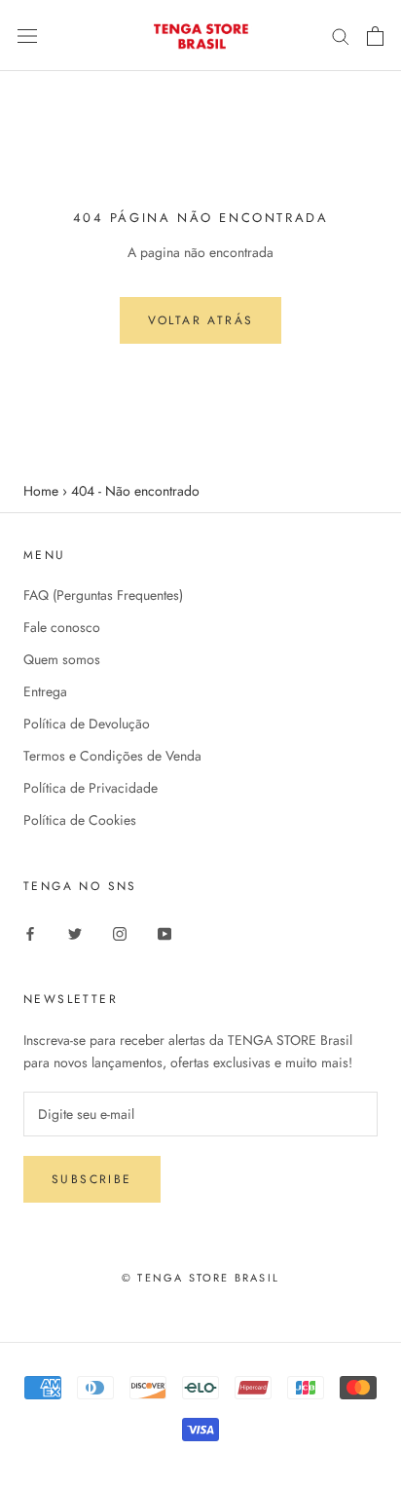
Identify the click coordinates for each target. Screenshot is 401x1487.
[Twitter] (75, 932)
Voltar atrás (201, 320)
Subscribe (92, 1179)
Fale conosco (61, 627)
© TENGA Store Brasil (200, 1277)
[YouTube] (164, 932)
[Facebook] (30, 932)
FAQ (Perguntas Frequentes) (103, 595)
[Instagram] (120, 932)
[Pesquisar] (340, 35)
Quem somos (61, 659)
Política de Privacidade (90, 788)
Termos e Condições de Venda (112, 755)
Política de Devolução (86, 723)
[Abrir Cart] (375, 36)
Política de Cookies (79, 820)
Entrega (45, 691)
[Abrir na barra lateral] (27, 36)
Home (40, 491)
